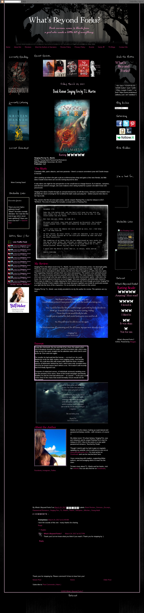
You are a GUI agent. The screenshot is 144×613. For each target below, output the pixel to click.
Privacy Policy (80, 47)
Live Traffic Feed (20, 242)
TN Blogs (111, 47)
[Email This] (67, 508)
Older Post (107, 580)
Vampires (79, 510)
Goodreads (74, 454)
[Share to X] (73, 508)
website (76, 468)
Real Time (19, 284)
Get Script (13, 284)
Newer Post (37, 580)
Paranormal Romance (41, 510)
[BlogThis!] (70, 508)
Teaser (72, 510)
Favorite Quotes (15, 200)
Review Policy (65, 47)
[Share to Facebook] (75, 508)
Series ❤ (101, 47)
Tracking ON (26, 284)
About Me (17, 47)
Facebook (38, 470)
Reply (40, 525)
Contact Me (123, 47)
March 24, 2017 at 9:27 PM (75, 534)
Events (91, 47)
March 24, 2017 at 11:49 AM (58, 520)
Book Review (90, 507)
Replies (43, 530)
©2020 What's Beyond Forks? (72, 591)
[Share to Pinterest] (78, 508)
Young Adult (95, 510)
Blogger (133, 342)
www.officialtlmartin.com (79, 452)
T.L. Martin (64, 510)
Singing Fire (54, 510)
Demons (99, 507)
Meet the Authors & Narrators (46, 47)
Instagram (46, 470)
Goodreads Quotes (23, 227)
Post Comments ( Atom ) (52, 584)
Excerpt (107, 507)
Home (8, 47)
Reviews (28, 47)
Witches (87, 510)
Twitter (53, 470)
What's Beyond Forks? (15, 247)
